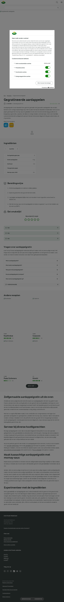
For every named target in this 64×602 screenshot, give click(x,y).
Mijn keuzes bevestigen (44, 83)
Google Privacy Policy (17, 55)
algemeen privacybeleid (39, 55)
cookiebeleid (29, 55)
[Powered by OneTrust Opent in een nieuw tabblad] (48, 87)
